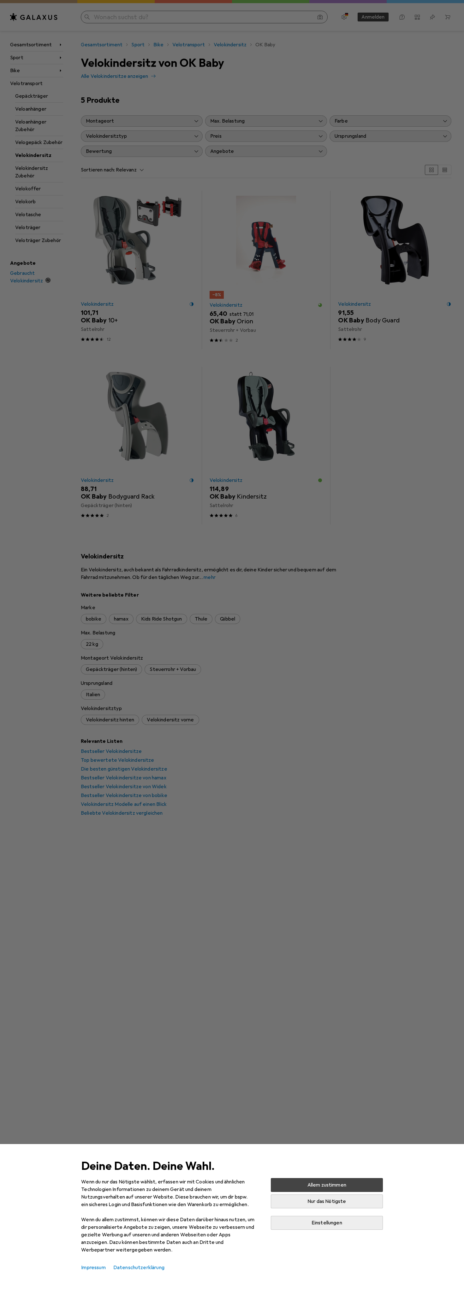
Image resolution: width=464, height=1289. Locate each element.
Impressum (93, 1267)
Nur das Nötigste (326, 1201)
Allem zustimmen (326, 1185)
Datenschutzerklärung (138, 1267)
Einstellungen (327, 1223)
